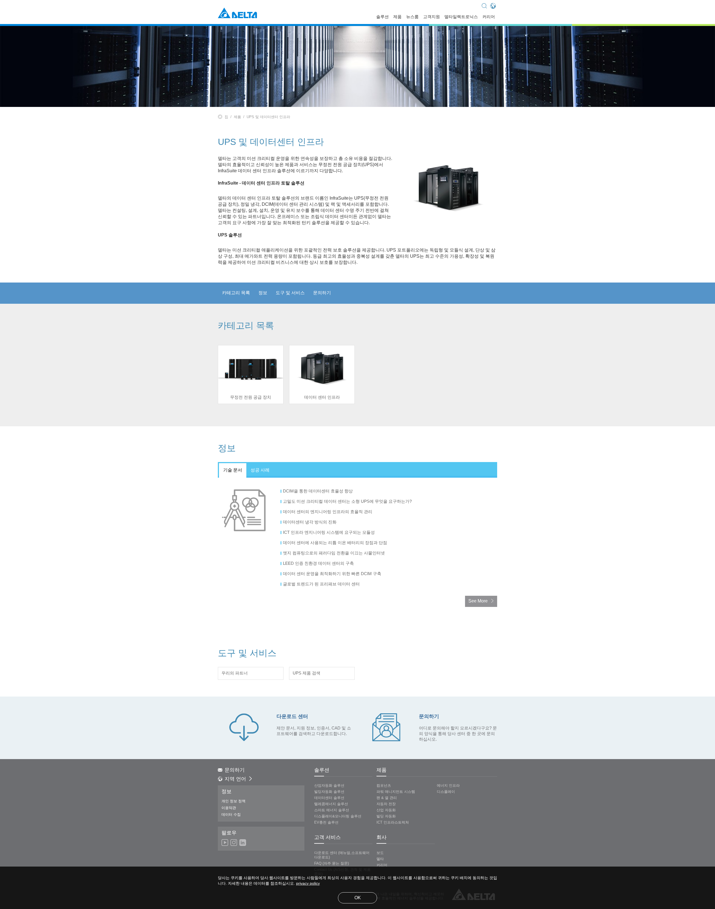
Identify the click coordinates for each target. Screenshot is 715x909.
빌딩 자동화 (386, 816)
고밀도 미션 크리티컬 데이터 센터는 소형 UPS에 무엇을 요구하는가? (348, 501)
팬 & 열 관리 (386, 798)
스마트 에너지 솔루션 (331, 810)
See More (478, 601)
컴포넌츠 (383, 786)
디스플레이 (446, 792)
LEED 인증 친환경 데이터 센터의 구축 (319, 563)
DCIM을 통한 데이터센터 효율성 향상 (318, 491)
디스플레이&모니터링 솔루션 (337, 816)
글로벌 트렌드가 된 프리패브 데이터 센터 (322, 584)
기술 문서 (232, 470)
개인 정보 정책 (233, 801)
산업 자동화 (386, 810)
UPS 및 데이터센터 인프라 (268, 117)
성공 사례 (260, 470)
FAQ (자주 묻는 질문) (331, 863)
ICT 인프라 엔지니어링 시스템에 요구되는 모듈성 (329, 532)
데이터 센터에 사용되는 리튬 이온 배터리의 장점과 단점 (335, 543)
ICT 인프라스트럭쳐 (392, 822)
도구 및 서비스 (290, 293)
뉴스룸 (412, 17)
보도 (380, 853)
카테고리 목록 (236, 293)
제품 (397, 17)
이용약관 (228, 808)
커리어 (488, 17)
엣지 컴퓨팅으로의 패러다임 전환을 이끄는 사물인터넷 (334, 553)
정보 (262, 293)
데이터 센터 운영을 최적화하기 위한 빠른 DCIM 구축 (332, 574)
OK (357, 898)
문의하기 (322, 293)
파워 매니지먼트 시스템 (395, 792)
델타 (380, 859)
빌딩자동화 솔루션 (329, 792)
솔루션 (382, 17)
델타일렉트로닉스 (461, 17)
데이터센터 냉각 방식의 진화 (310, 522)
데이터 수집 (231, 815)
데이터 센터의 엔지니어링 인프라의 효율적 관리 (328, 512)
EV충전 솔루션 (326, 822)
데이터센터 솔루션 (329, 798)
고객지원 (431, 17)
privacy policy (308, 884)
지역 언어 (235, 779)
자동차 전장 (386, 804)
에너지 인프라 (448, 786)
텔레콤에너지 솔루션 (331, 804)
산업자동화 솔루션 (329, 786)
